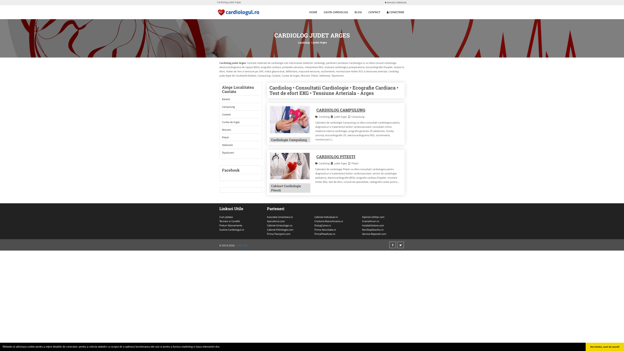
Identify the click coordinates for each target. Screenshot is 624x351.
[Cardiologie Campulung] (289, 119)
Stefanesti (227, 145)
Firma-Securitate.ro (325, 229)
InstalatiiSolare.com (373, 225)
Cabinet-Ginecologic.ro (279, 225)
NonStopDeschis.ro (373, 229)
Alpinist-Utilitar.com (373, 217)
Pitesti (225, 137)
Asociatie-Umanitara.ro (280, 217)
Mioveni (226, 129)
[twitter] (400, 245)
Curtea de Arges (231, 122)
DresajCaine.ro (322, 225)
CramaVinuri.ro (370, 221)
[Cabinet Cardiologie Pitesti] (289, 166)
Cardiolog (304, 42)
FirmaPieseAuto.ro (324, 233)
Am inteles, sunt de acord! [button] (604, 346)
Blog (358, 12)
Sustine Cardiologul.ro (231, 229)
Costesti (226, 114)
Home (313, 12)
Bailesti (226, 99)
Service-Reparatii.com (374, 233)
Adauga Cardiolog (396, 2)
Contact (374, 12)
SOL (246, 245)
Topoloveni (228, 152)
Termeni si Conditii (229, 221)
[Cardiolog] (238, 11)
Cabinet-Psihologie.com (280, 229)
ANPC (240, 245)
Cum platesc (226, 217)
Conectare (396, 12)
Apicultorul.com (276, 221)
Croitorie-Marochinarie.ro (328, 221)
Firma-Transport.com (278, 233)
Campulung (228, 106)
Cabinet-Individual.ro (326, 217)
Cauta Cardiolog (336, 12)
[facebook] (392, 245)
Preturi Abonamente (230, 225)
